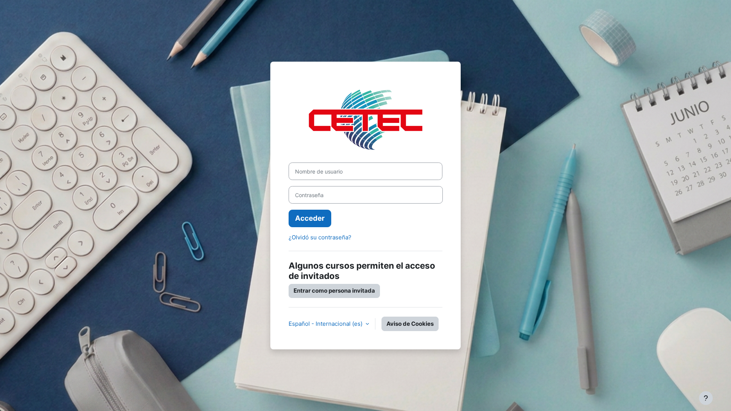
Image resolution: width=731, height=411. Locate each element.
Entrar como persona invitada (334, 290)
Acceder (310, 218)
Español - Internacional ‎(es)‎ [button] (326, 323)
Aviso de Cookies (410, 323)
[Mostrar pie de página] (706, 398)
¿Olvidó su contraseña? (320, 237)
